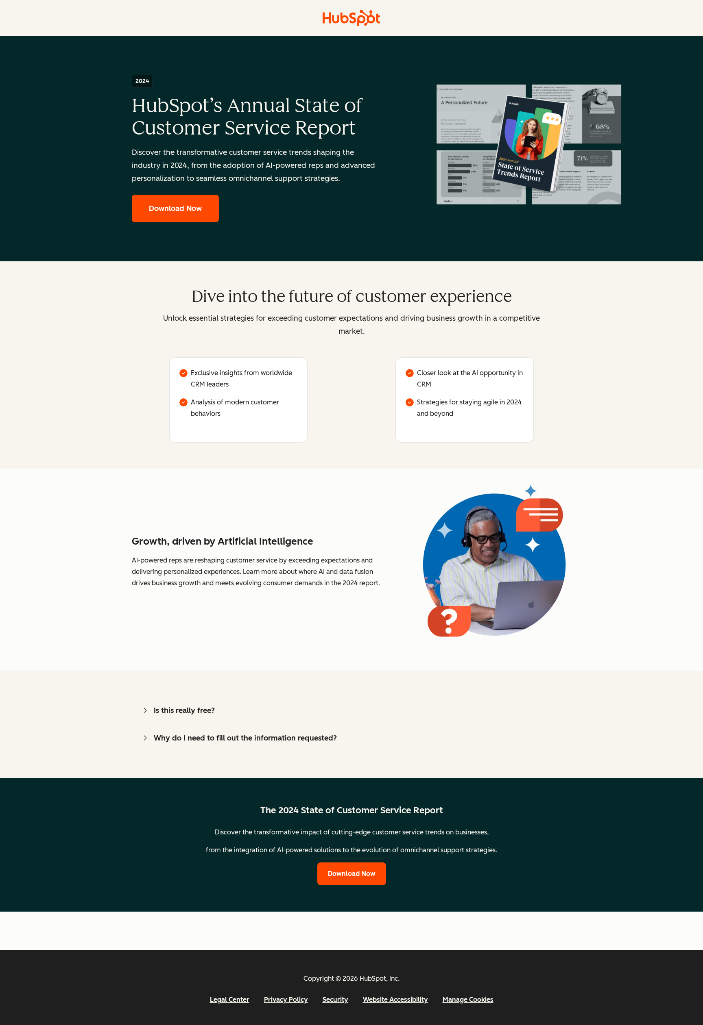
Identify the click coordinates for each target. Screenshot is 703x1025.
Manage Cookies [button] (468, 999)
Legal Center (229, 999)
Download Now (175, 208)
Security (335, 999)
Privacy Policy (286, 999)
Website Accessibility (395, 999)
